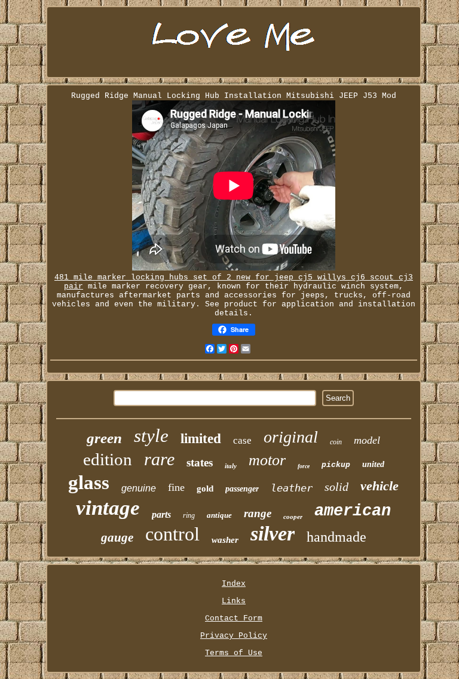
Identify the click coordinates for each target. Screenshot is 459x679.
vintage (108, 508)
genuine (138, 488)
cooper (292, 516)
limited (200, 438)
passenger (242, 488)
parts (161, 514)
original (291, 437)
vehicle (379, 485)
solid (336, 486)
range (257, 513)
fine (176, 487)
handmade (336, 537)
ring (189, 515)
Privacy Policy (233, 635)
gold (205, 488)
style (151, 435)
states (199, 462)
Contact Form (233, 618)
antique (219, 515)
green (104, 438)
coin (336, 442)
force (304, 466)
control (172, 534)
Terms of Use (233, 653)
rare (159, 459)
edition (107, 459)
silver (272, 534)
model (367, 440)
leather (292, 488)
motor (267, 460)
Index (234, 583)
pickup (336, 464)
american (352, 511)
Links (234, 601)
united (373, 464)
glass (88, 482)
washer (225, 540)
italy (231, 465)
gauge (117, 537)
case (242, 440)
